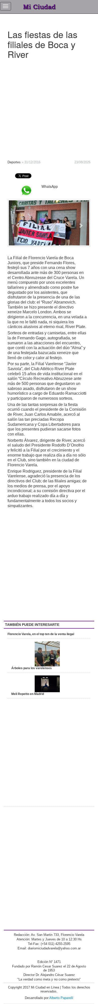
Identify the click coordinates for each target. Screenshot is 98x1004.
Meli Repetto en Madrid (27, 694)
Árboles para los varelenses (31, 668)
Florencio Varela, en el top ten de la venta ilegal (41, 634)
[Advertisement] (49, 108)
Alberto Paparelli (61, 998)
